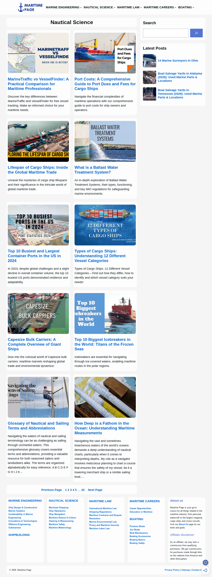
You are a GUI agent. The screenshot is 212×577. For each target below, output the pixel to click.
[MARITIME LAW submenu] (141, 7)
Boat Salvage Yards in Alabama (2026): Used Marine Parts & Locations (180, 77)
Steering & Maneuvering (61, 521)
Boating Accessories (140, 536)
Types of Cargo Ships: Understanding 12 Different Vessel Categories (100, 256)
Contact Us (197, 570)
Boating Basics (137, 540)
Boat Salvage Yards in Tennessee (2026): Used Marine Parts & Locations (180, 93)
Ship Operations (57, 511)
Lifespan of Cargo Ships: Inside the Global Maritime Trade (38, 169)
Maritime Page (24, 570)
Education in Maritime (141, 512)
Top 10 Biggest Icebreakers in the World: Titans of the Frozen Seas (104, 344)
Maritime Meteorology (60, 527)
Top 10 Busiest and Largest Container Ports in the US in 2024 (34, 256)
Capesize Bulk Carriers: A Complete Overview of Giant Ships (34, 344)
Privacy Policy (172, 570)
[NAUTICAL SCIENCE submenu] (114, 7)
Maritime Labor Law (99, 528)
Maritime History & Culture (62, 517)
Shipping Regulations (100, 512)
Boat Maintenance (139, 533)
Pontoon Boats (137, 526)
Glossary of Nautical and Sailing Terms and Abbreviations (38, 425)
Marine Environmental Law (103, 522)
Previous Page (51, 490)
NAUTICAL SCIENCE (63, 500)
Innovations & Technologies (22, 521)
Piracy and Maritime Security (104, 525)
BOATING (136, 519)
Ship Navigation (57, 514)
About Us (183, 524)
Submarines (14, 527)
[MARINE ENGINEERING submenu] (81, 7)
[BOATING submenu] (193, 7)
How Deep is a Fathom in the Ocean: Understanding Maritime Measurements (105, 428)
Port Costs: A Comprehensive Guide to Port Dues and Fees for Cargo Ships (105, 84)
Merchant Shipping (58, 507)
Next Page (95, 490)
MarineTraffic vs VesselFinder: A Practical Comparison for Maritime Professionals (38, 84)
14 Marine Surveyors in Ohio (178, 60)
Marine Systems (16, 511)
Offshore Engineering (19, 524)
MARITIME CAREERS (145, 501)
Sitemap (185, 570)
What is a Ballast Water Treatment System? (96, 169)
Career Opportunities (140, 508)
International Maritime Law (103, 508)
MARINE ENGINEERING (25, 500)
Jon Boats (135, 529)
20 (83, 490)
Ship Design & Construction (22, 507)
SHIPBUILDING (19, 535)
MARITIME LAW (100, 501)
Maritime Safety (57, 524)
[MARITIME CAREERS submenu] (175, 7)
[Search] (196, 33)
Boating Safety (137, 543)
